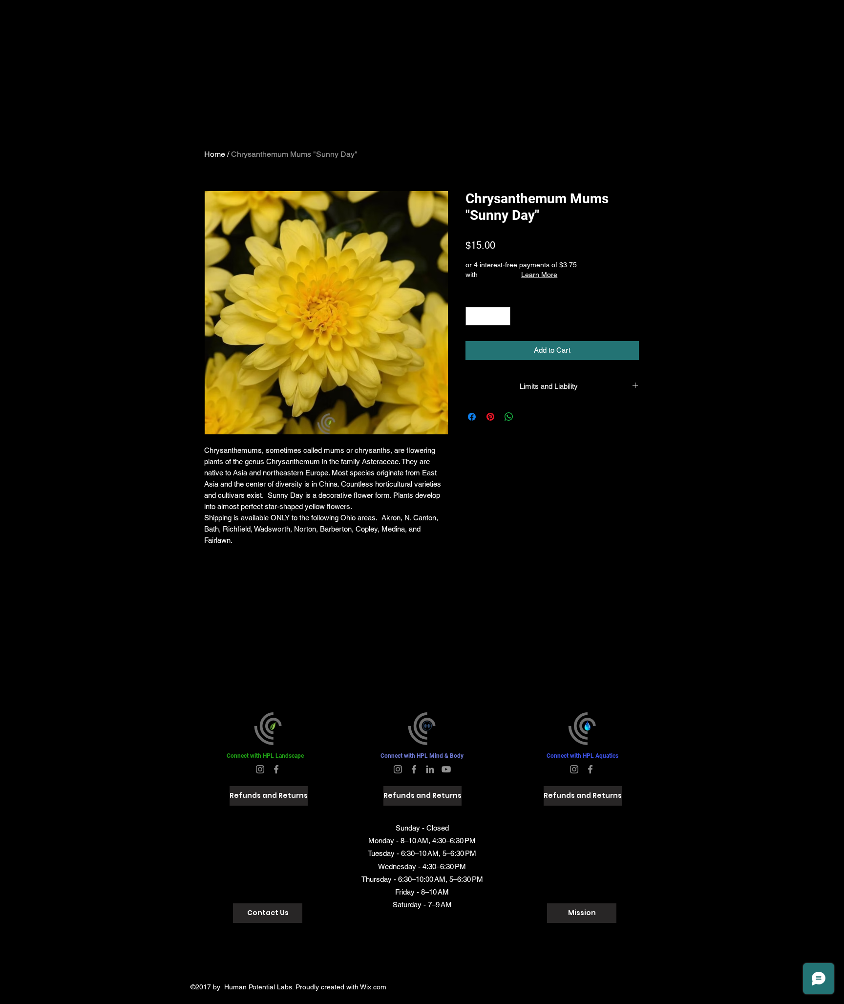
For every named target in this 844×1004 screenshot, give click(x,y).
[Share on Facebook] (472, 417)
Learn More (539, 274)
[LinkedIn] (430, 769)
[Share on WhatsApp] (509, 417)
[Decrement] (473, 316)
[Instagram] (260, 769)
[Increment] (502, 316)
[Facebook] (276, 769)
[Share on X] (527, 417)
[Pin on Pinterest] (490, 417)
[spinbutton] (488, 316)
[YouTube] (446, 769)
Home (214, 154)
